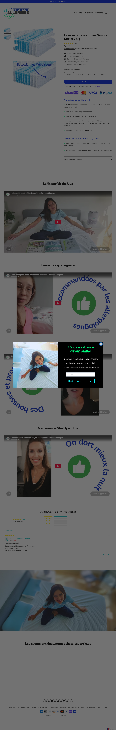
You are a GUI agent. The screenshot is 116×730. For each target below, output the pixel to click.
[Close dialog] (101, 344)
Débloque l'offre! (80, 381)
